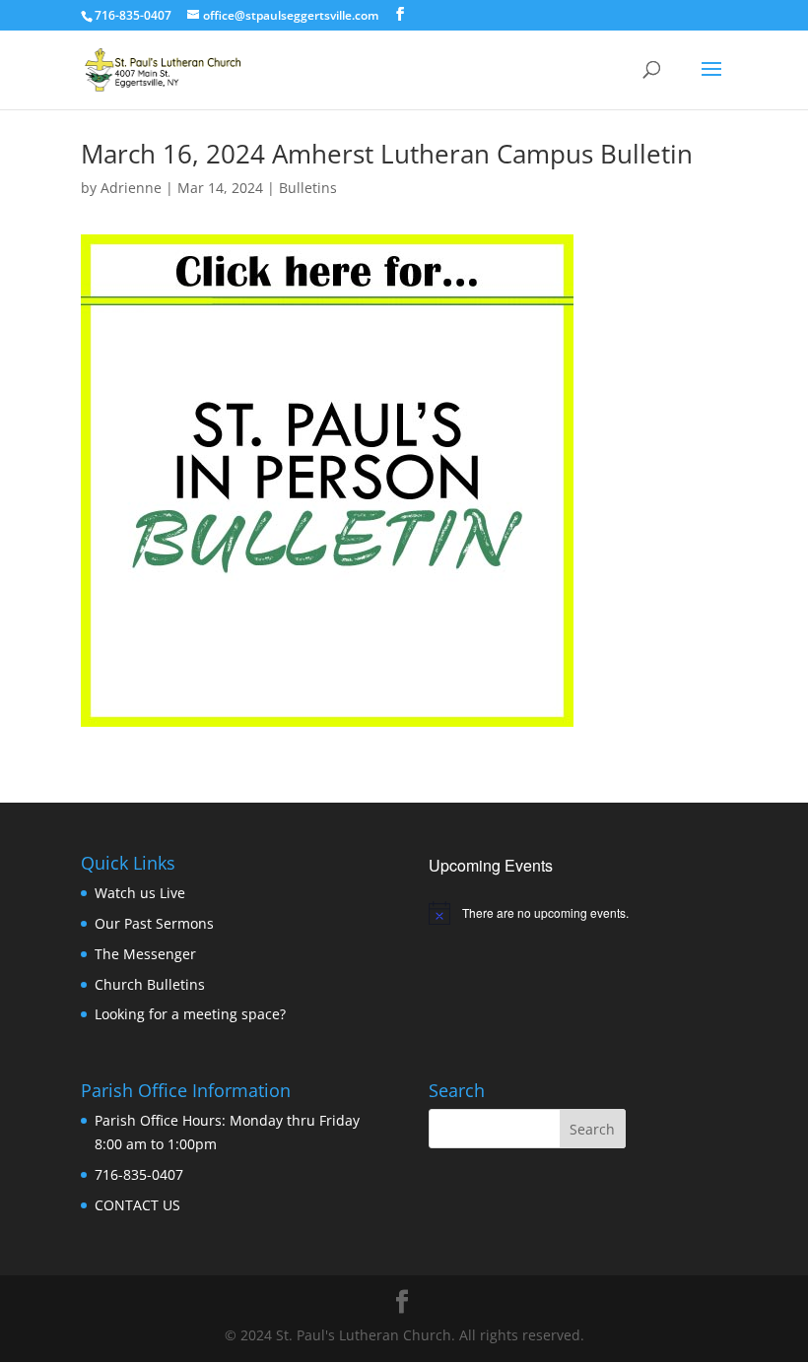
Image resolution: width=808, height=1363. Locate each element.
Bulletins (308, 187)
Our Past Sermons (154, 923)
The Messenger (145, 953)
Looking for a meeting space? (190, 1014)
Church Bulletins (150, 984)
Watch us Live (140, 892)
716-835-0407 (139, 1174)
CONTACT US (137, 1205)
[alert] (578, 913)
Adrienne (131, 187)
